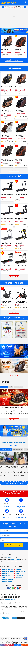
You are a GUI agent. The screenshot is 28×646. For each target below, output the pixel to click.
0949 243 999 (15, 559)
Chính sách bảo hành (7, 579)
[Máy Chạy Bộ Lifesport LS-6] (7, 257)
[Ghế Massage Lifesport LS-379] (21, 102)
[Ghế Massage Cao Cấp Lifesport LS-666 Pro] (7, 78)
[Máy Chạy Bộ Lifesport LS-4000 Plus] (21, 234)
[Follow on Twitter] (10, 588)
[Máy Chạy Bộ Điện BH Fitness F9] (21, 257)
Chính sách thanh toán (8, 571)
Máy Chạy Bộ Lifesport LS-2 (21, 195)
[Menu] (3, 7)
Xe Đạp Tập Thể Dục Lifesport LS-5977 (6, 302)
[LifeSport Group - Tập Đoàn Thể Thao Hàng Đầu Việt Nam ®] (8, 2)
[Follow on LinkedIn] (18, 588)
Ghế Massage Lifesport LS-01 (5, 136)
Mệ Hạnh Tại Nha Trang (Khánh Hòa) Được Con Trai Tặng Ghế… (21, 467)
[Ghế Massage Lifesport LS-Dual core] (7, 151)
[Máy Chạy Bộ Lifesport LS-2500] (21, 210)
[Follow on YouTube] (20, 588)
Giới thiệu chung (20, 569)
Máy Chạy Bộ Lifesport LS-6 (7, 266)
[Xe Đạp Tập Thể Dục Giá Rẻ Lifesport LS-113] (21, 293)
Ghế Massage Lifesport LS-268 (5, 50)
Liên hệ (17, 573)
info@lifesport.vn (10, 599)
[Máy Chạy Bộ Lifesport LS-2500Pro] (7, 186)
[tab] (4, 387)
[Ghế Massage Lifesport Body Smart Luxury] (7, 102)
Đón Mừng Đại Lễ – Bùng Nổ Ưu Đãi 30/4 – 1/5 (12, 407)
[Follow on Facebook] (8, 588)
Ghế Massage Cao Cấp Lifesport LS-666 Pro (7, 87)
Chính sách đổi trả (6, 573)
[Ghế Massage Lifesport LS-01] (7, 127)
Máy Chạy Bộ (14, 176)
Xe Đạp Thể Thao (14, 283)
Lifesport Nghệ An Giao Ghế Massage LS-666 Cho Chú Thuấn (7, 467)
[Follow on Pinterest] (15, 588)
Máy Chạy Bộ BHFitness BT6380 (6, 242)
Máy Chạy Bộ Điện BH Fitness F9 (20, 266)
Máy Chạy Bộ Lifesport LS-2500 (21, 219)
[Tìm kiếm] (25, 7)
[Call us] (13, 588)
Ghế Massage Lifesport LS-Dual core (7, 159)
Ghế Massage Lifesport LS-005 (19, 136)
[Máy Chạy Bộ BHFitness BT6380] (7, 234)
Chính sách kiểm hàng (7, 569)
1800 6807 (9, 557)
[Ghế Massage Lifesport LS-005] (21, 127)
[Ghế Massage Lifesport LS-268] (7, 41)
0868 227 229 (10, 562)
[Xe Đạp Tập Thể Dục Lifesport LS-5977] (7, 293)
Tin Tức (5, 382)
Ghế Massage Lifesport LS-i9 (19, 50)
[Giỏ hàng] (25, 3)
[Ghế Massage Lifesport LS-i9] (20, 41)
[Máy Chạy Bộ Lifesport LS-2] (21, 186)
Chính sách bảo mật (7, 581)
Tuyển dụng (19, 577)
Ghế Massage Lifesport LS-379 (19, 111)
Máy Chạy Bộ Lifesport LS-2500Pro (7, 195)
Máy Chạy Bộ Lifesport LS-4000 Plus (21, 242)
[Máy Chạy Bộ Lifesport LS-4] (7, 210)
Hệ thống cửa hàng (20, 571)
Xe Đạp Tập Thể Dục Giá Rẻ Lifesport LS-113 (21, 302)
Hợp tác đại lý (19, 575)
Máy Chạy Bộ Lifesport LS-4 (7, 219)
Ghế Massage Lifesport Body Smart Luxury (7, 112)
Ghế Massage (14, 68)
